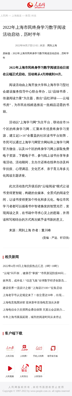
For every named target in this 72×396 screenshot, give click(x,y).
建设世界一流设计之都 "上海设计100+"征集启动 (32, 287)
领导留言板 (52, 356)
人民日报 (9, 356)
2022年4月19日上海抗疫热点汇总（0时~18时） (31, 265)
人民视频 (9, 376)
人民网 (4, 15)
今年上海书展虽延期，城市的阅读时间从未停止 (32, 317)
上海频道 (16, 15)
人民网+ (24, 356)
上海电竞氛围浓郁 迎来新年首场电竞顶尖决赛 (31, 302)
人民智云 (24, 376)
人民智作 (38, 376)
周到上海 (52, 45)
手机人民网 (38, 356)
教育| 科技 (30, 15)
